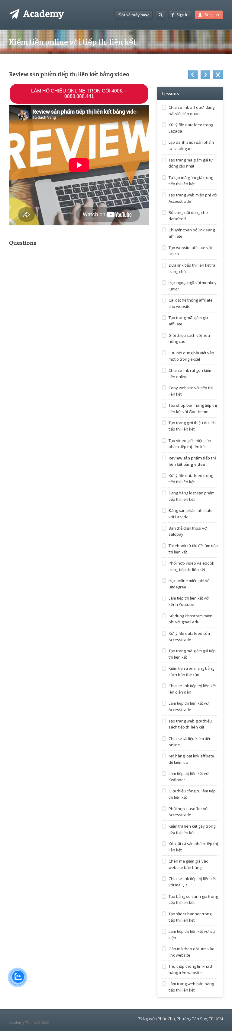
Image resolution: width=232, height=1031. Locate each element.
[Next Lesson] (205, 75)
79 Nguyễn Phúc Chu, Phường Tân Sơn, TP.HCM (180, 1018)
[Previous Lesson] (193, 75)
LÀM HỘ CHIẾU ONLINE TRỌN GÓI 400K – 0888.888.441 (79, 93)
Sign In (182, 14)
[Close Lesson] (218, 75)
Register (212, 14)
